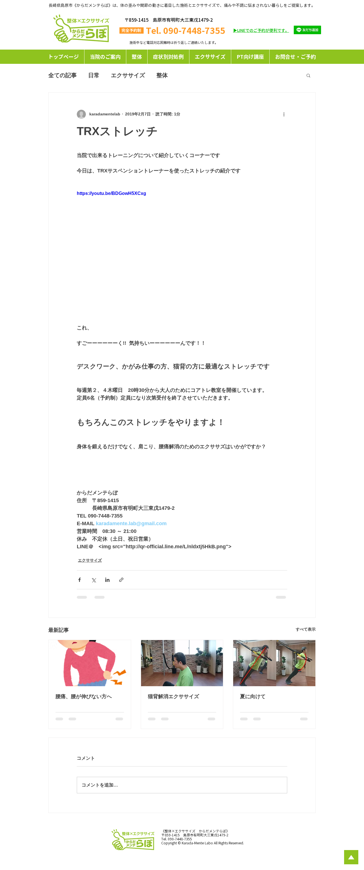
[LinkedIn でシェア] (107, 579)
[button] (168, 57)
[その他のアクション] (283, 114)
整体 (162, 75)
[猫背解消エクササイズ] (182, 663)
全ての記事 (62, 75)
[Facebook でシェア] (79, 579)
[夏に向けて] (274, 663)
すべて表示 (306, 629)
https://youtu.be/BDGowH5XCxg (111, 193)
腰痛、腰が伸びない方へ (83, 696)
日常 (94, 75)
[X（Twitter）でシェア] (93, 579)
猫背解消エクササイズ (173, 696)
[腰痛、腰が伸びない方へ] (90, 663)
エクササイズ (128, 75)
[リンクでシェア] (121, 579)
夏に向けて (253, 696)
